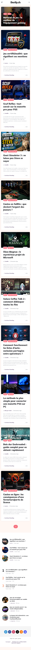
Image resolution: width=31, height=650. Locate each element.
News (9, 13)
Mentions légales (16, 643)
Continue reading (9, 75)
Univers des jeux (12, 49)
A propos (8, 641)
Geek (5, 13)
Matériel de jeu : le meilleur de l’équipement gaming (14, 20)
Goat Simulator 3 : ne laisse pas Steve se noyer (14, 158)
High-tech (10, 99)
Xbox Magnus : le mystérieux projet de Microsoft (14, 254)
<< (15, 526)
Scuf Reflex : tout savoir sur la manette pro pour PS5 (14, 106)
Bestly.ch (15, 2)
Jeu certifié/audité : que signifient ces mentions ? (15, 56)
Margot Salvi (8, 410)
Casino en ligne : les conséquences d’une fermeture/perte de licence (13, 498)
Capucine (13, 621)
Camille (6, 113)
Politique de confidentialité (19, 641)
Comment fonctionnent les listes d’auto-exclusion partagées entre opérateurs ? (15, 349)
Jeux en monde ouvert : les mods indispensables (18, 608)
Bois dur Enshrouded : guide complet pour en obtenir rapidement (15, 447)
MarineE (13, 603)
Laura (6, 63)
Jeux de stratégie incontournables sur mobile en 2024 (18, 599)
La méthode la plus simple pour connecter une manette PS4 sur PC (14, 402)
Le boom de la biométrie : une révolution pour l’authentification (19, 617)
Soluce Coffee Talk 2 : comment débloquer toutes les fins (14, 302)
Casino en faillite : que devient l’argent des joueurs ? (14, 207)
